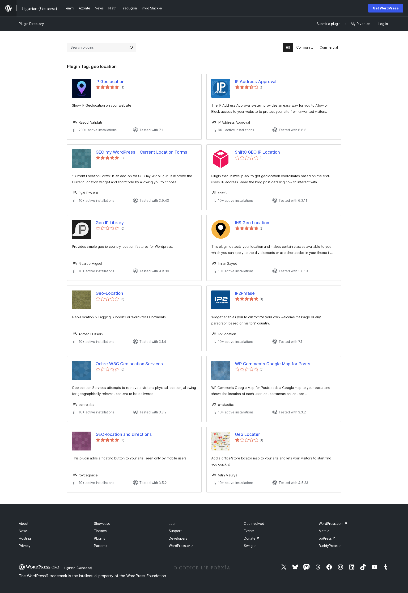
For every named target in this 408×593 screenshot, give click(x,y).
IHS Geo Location (252, 222)
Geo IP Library (110, 222)
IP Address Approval (255, 81)
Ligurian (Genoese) (78, 568)
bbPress (327, 538)
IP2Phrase (245, 293)
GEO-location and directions (124, 434)
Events (249, 531)
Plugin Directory (31, 24)
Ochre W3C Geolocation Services (129, 363)
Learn (173, 524)
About (23, 524)
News (23, 531)
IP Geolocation (110, 81)
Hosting (25, 538)
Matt (324, 531)
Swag (250, 546)
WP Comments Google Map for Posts (272, 363)
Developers (178, 538)
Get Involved (254, 524)
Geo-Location (109, 293)
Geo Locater (247, 434)
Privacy (24, 546)
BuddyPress (330, 546)
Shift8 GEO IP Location (257, 152)
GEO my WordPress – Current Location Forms (141, 152)
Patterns (100, 546)
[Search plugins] (131, 47)
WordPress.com (333, 524)
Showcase (102, 524)
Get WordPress (386, 8)
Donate (251, 538)
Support (175, 531)
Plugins (99, 538)
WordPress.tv (181, 546)
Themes (100, 531)
